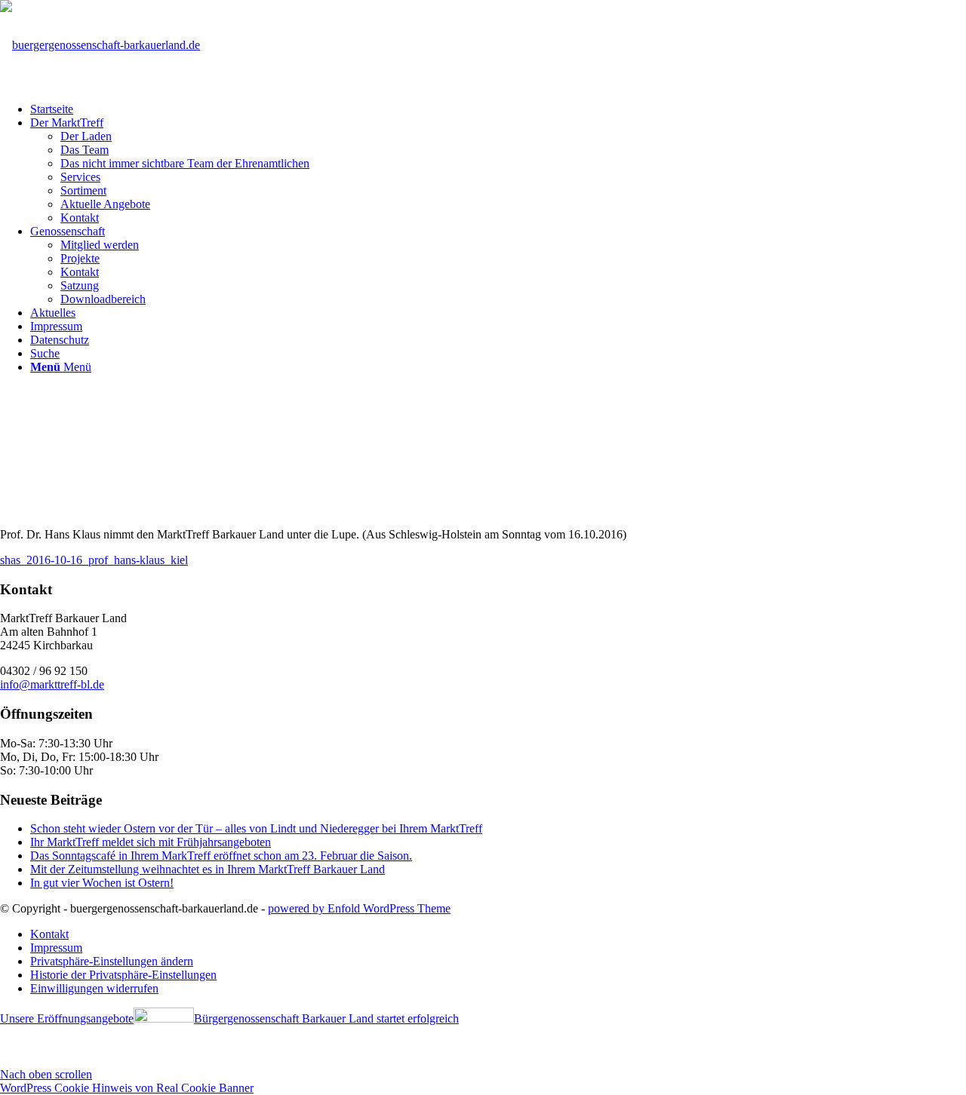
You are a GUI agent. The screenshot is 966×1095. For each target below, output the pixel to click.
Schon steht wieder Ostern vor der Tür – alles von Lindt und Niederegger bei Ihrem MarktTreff (256, 828)
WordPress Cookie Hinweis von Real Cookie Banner (127, 1087)
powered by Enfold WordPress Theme (359, 908)
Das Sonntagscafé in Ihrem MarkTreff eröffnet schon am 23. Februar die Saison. (221, 855)
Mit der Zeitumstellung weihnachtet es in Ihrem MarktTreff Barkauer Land (207, 869)
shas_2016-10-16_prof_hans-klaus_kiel (94, 560)
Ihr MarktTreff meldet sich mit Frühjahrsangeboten (150, 842)
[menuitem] (498, 109)
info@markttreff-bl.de (52, 684)
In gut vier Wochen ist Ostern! (102, 882)
